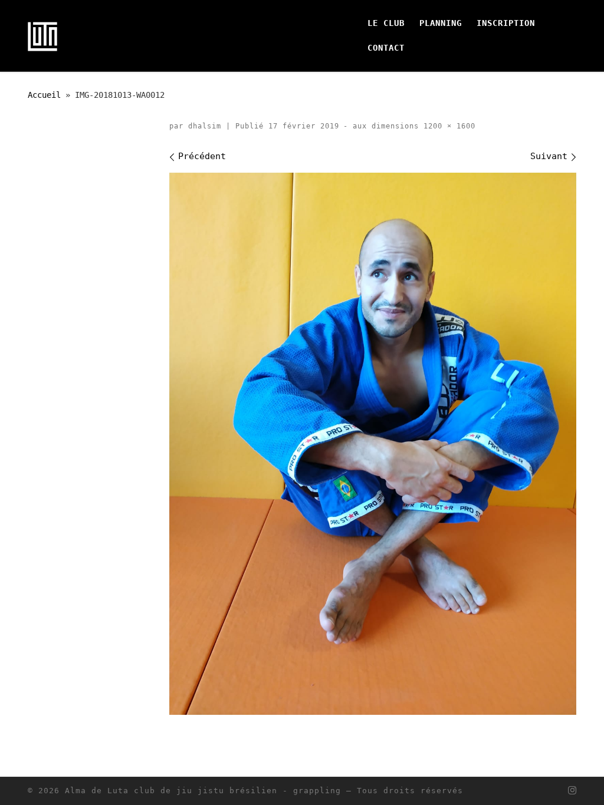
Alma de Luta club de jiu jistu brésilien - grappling (203, 790)
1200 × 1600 (447, 125)
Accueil (44, 95)
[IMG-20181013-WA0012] (372, 444)
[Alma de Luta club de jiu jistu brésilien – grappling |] (42, 35)
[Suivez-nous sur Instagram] (572, 790)
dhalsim (204, 125)
